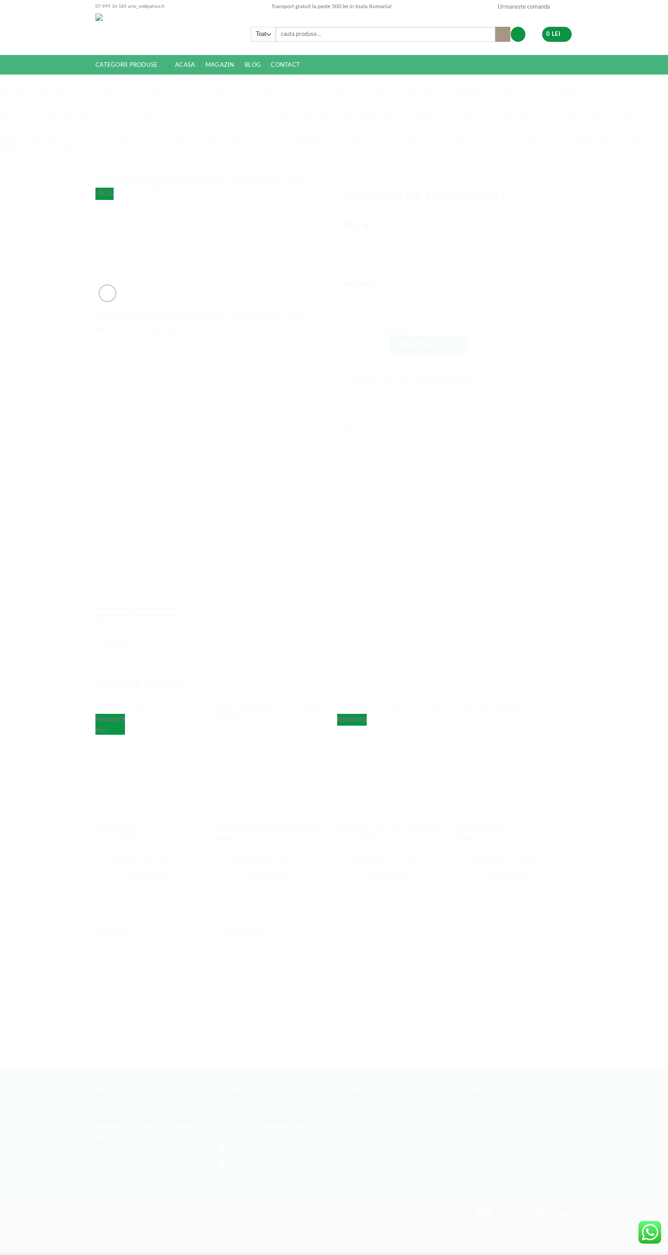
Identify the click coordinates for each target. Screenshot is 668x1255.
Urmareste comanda (524, 7)
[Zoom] (107, 293)
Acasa (185, 65)
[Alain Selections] (166, 34)
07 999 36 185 (111, 6)
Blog (252, 65)
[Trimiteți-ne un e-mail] (559, 7)
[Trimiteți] (502, 34)
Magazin (219, 65)
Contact (285, 65)
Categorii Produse (126, 65)
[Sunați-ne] (568, 7)
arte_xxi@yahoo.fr (146, 6)
